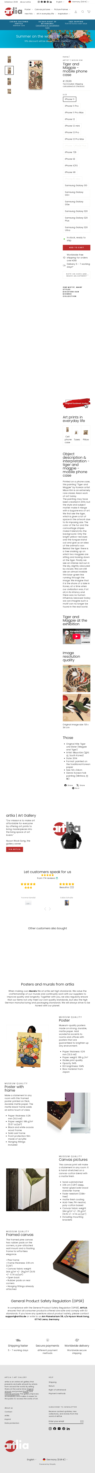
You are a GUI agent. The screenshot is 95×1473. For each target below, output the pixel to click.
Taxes (77, 439)
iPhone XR (70, 172)
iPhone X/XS (71, 165)
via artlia (15, 849)
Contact (8, 1411)
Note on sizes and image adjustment (76, 275)
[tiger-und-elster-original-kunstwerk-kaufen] (76, 403)
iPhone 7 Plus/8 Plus (75, 145)
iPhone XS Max (72, 178)
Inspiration (63, 13)
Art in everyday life (46, 13)
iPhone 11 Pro (72, 105)
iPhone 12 (70, 119)
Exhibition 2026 (11, 2)
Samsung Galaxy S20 (76, 211)
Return (52, 1386)
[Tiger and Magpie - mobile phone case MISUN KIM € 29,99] (65, 346)
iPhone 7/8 (70, 152)
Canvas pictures (43, 9)
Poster (28, 9)
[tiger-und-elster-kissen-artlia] (86, 432)
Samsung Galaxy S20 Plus (76, 219)
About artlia (25, 2)
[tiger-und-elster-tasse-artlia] (76, 432)
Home (65, 57)
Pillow (86, 439)
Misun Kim (78, 752)
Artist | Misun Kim (73, 60)
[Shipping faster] (18, 1340)
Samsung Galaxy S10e (74, 203)
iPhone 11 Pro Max (74, 112)
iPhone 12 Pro (72, 132)
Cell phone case (68, 439)
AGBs (7, 1415)
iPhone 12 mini (72, 125)
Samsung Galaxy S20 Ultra (76, 229)
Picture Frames (61, 9)
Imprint (8, 1419)
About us (9, 1408)
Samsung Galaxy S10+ (74, 193)
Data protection (12, 1423)
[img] (47, 875)
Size (65, 95)
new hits (29, 13)
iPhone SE (70, 158)
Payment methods (57, 1393)
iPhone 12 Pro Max (74, 139)
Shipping (79, 84)
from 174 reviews (46, 878)
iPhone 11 (69, 99)
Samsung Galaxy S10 (76, 185)
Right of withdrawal (57, 1390)
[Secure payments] (47, 1340)
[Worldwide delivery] (76, 1340)
